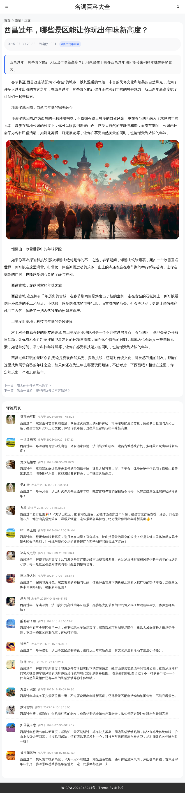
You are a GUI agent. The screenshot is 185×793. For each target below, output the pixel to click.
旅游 (18, 20)
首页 (7, 20)
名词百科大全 (92, 6)
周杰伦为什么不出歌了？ (34, 386)
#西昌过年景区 (70, 44)
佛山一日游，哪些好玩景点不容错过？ (43, 390)
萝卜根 (119, 788)
